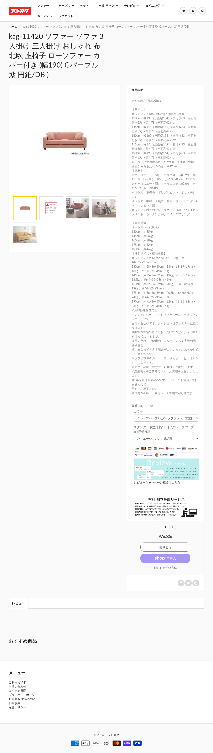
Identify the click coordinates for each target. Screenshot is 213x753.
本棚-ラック (106, 5)
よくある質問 (17, 690)
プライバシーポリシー (23, 694)
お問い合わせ (17, 686)
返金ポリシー (17, 707)
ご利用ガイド (17, 682)
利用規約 (14, 703)
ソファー (43, 5)
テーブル (64, 5)
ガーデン (43, 16)
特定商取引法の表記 (22, 699)
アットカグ (112, 735)
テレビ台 (130, 5)
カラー (138, 411)
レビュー (18, 603)
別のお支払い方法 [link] (165, 568)
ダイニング (152, 5)
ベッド (84, 5)
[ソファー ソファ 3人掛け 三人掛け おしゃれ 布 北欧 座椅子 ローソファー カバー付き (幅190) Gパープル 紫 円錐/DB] (64, 141)
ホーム (13, 26)
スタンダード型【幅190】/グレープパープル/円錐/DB (164, 429)
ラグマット (66, 16)
